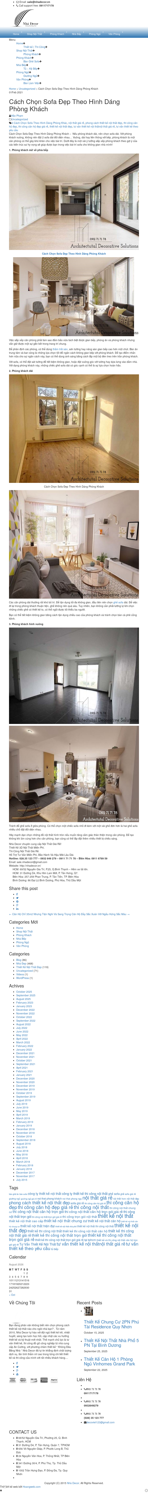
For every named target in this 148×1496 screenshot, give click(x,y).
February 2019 (24, 1122)
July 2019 (21, 1104)
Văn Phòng (22, 79)
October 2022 (24, 1017)
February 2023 (24, 1002)
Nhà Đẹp (21, 963)
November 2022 (25, 1013)
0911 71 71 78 (93, 1389)
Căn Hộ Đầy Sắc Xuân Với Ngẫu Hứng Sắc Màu (101, 914)
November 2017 (25, 1176)
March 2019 (23, 1118)
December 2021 (25, 1053)
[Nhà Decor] (27, 17)
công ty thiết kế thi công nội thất (85, 1193)
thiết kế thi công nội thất (45, 1231)
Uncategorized (27, 88)
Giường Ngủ (30, 76)
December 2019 (25, 1085)
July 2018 (21, 1147)
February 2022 (24, 1046)
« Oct (12, 1295)
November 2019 (25, 1089)
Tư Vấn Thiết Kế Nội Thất (37, 1244)
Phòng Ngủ (22, 72)
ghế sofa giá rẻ (128, 1194)
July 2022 (21, 1028)
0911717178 (91, 1393)
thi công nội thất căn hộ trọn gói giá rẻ (94, 1211)
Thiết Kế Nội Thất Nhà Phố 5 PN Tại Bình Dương (111, 1342)
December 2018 (25, 1129)
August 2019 (23, 1100)
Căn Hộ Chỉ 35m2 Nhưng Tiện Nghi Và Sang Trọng (40, 914)
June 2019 (22, 1107)
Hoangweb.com (32, 1486)
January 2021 (24, 1075)
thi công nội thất (91, 1206)
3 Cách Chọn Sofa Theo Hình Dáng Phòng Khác (39, 123)
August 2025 (23, 999)
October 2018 (24, 1136)
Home (19, 43)
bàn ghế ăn (14, 1194)
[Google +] (17, 905)
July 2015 (21, 1180)
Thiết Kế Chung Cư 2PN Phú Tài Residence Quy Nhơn (111, 1323)
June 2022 (22, 1031)
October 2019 (24, 1093)
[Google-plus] (17, 1370)
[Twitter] (17, 898)
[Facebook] (17, 894)
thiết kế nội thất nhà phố (66, 1226)
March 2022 (23, 1042)
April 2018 (22, 1158)
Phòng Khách (31, 54)
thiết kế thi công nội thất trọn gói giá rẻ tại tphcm (65, 1240)
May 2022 (22, 1035)
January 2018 (24, 1169)
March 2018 (23, 1161)
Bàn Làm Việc (31, 83)
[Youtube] (17, 1374)
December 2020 (25, 1078)
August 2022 (23, 1024)
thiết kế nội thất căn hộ (104, 1220)
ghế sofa (118, 602)
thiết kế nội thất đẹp (61, 126)
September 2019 (25, 1096)
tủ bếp (54, 1249)
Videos (20, 974)
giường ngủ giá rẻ (29, 1198)
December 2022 (25, 1010)
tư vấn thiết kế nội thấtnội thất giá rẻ (94, 126)
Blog (18, 960)
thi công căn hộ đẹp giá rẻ (33, 126)
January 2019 (24, 1125)
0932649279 (91, 1405)
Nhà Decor (73, 1483)
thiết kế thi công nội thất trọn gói (59, 1235)
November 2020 (25, 1082)
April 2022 (22, 1038)
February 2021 (24, 1071)
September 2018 (25, 1140)
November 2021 (25, 1057)
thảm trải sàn (60, 349)
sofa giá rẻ (77, 1203)
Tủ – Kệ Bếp (30, 68)
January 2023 (24, 1006)
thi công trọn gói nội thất (79, 1216)
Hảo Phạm (17, 115)
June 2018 (22, 1151)
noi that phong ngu (72, 1198)
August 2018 (23, 1143)
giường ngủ (14, 1198)
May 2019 (22, 1111)
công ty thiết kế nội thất (44, 1193)
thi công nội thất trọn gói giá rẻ (47, 1216)
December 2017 (25, 1172)
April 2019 (22, 1114)
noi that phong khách (49, 1198)
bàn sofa (23, 1194)
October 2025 (24, 991)
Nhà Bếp (21, 65)
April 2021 (22, 1067)
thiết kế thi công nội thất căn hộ (85, 1231)
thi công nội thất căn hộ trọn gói (38, 1211)
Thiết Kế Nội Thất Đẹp (29, 967)
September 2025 (25, 995)
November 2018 (25, 1132)
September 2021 (25, 1064)
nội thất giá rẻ (76, 123)
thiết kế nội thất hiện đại (37, 1226)
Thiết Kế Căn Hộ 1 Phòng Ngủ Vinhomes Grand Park (109, 1361)
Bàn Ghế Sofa (31, 61)
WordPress (22, 978)
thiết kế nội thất (115, 1215)
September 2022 (25, 1020)
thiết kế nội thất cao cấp (26, 1221)
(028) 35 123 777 (94, 1418)
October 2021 (24, 1060)
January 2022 (24, 1049)
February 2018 (24, 1165)
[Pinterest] (17, 901)
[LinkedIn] (17, 908)
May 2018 (22, 1154)
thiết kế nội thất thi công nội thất (95, 1226)
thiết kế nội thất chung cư (65, 1220)
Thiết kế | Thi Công (34, 47)
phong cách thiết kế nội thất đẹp (104, 123)
